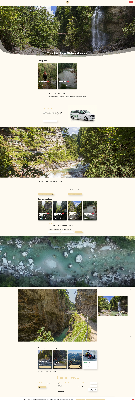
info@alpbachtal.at (61, 391)
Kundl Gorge (56, 362)
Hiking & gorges (46, 371)
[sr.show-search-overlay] (9, 2)
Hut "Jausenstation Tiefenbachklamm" (45, 194)
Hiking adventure (72, 360)
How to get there (10, 5)
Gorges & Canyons (43, 361)
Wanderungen (16, 5)
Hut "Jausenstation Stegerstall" (74, 194)
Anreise (21, 5)
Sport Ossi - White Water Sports (89, 363)
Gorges (50, 371)
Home (38, 371)
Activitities (42, 371)
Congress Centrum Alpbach (92, 390)
